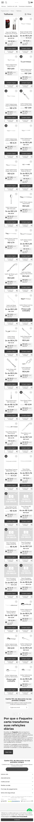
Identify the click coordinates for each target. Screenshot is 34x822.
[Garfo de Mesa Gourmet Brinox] (11, 309)
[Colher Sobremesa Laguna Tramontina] (11, 649)
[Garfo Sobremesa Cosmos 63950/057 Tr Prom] (11, 141)
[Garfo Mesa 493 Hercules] (11, 373)
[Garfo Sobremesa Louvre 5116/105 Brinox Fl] (26, 71)
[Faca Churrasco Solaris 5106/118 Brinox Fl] (11, 545)
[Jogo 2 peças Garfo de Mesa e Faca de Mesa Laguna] (26, 35)
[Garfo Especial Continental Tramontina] (26, 373)
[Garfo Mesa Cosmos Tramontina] (26, 309)
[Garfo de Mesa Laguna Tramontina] (26, 277)
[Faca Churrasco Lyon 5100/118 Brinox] (26, 545)
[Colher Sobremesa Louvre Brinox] (26, 616)
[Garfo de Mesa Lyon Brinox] (11, 277)
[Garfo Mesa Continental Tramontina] (11, 341)
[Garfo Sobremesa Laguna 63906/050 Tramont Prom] (11, 106)
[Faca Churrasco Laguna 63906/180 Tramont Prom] (26, 581)
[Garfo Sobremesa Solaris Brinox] (11, 71)
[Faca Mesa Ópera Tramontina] (11, 438)
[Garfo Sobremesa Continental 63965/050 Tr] (26, 141)
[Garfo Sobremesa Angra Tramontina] (11, 175)
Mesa (12, 11)
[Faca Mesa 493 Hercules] (26, 509)
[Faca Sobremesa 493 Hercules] (11, 405)
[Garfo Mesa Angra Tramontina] (26, 341)
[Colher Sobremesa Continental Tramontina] (26, 680)
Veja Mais (8, 752)
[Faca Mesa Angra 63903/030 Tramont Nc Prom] (11, 509)
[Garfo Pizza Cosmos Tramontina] (11, 245)
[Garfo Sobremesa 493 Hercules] (11, 210)
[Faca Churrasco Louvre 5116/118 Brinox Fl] (11, 581)
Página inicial (5, 11)
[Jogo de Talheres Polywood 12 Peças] (11, 35)
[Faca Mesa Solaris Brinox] (26, 405)
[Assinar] (26, 707)
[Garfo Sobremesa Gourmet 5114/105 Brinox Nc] (26, 106)
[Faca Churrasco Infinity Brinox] (11, 616)
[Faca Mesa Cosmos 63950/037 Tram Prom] (11, 472)
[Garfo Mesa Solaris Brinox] (26, 245)
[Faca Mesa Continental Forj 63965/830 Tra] (26, 472)
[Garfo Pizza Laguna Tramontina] (26, 210)
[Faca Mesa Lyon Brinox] (26, 438)
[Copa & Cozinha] (16, 2)
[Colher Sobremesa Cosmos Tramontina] (11, 680)
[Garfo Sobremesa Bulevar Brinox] (26, 175)
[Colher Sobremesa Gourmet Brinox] (26, 649)
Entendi (17, 820)
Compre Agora (11, 48)
